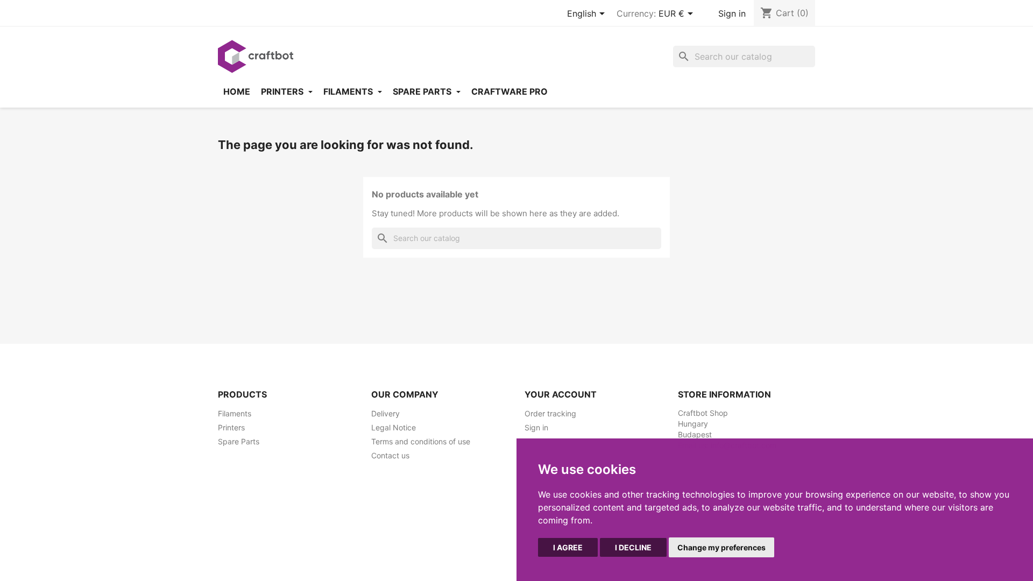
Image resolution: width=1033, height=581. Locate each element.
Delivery (385, 413)
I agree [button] (568, 547)
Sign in (732, 13)
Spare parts (423, 91)
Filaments (349, 91)
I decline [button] (633, 547)
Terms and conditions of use (420, 441)
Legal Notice (393, 427)
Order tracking (550, 413)
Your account (561, 394)
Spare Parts (238, 441)
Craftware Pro (509, 91)
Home (236, 91)
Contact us (390, 455)
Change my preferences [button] (721, 547)
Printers (283, 91)
